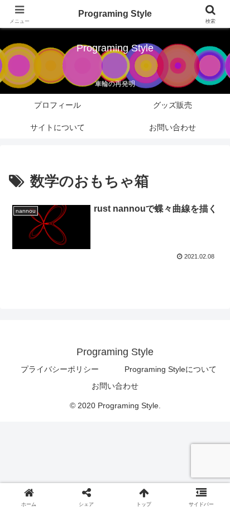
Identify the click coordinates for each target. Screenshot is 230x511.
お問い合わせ (115, 385)
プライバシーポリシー (60, 369)
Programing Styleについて (170, 369)
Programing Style (115, 13)
